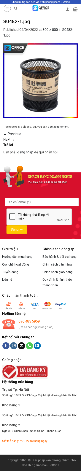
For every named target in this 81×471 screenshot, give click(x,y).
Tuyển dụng (10, 272)
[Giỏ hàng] (75, 9)
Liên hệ (7, 280)
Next (9, 139)
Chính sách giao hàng (58, 272)
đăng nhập (25, 152)
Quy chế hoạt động (15, 264)
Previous (12, 134)
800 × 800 (50, 30)
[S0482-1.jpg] (40, 80)
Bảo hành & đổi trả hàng (59, 257)
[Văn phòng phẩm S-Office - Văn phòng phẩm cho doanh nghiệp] (40, 8)
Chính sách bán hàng (57, 264)
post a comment (58, 126)
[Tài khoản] (67, 9)
